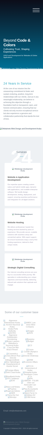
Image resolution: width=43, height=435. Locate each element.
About (8, 25)
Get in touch (12, 42)
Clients (9, 36)
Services (10, 31)
